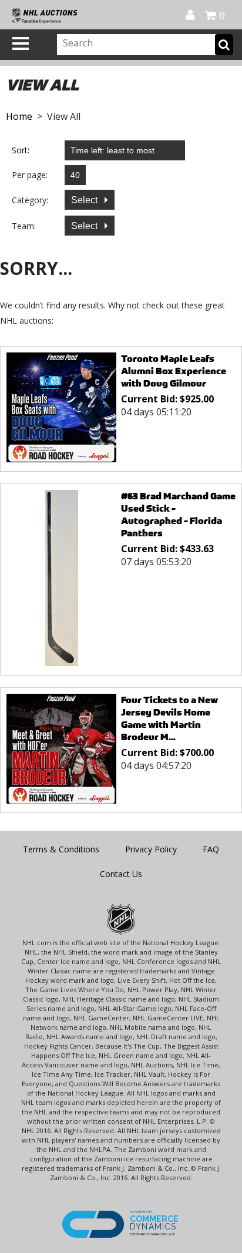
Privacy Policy (151, 849)
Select (85, 200)
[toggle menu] (20, 43)
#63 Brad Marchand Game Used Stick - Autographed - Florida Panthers (178, 514)
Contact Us (121, 873)
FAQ (211, 849)
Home (19, 116)
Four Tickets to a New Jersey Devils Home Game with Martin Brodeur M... (169, 718)
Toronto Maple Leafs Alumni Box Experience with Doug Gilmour (173, 370)
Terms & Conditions (61, 849)
